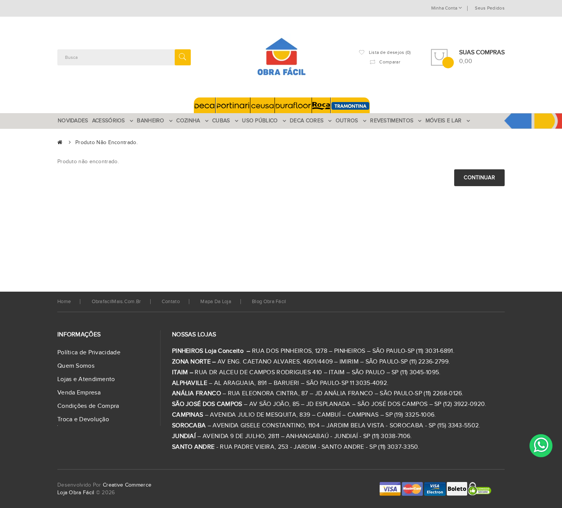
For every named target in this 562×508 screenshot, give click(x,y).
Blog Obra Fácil (269, 302)
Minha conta (444, 8)
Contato (171, 302)
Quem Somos (75, 366)
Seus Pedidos (490, 8)
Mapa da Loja (215, 302)
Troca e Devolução (83, 419)
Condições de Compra (88, 406)
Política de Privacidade (88, 352)
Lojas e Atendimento (86, 379)
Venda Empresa (79, 392)
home (64, 302)
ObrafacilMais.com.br (116, 302)
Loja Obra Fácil (75, 493)
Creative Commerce (127, 485)
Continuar (479, 178)
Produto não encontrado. (106, 143)
